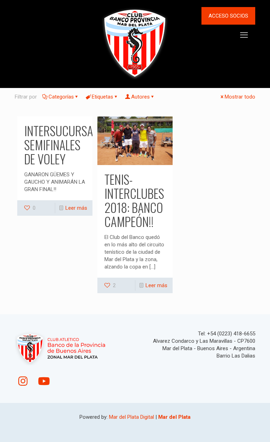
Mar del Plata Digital (131, 417)
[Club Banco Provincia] (135, 42)
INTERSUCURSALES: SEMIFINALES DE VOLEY (67, 144)
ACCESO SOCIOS (228, 16)
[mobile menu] (244, 35)
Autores (140, 97)
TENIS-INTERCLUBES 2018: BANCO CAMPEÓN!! (134, 200)
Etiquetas (102, 97)
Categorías (61, 97)
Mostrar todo (240, 97)
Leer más (76, 208)
